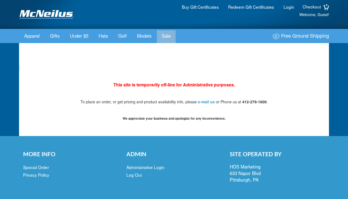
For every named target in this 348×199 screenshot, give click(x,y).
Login (289, 7)
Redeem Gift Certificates (251, 7)
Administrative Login (145, 167)
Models (144, 35)
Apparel (32, 35)
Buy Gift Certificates (200, 7)
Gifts (55, 35)
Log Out (134, 175)
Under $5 (79, 35)
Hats (103, 35)
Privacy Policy (36, 175)
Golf (122, 35)
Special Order (36, 167)
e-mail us (206, 101)
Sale (166, 35)
